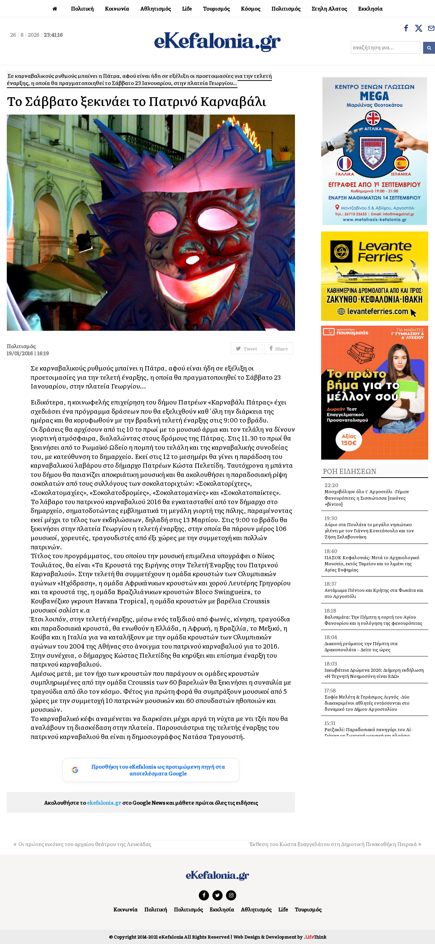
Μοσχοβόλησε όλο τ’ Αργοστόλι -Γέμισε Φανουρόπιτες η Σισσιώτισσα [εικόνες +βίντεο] (367, 497)
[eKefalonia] (217, 41)
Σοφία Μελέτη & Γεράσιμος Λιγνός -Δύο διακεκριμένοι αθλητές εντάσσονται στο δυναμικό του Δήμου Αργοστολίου (367, 702)
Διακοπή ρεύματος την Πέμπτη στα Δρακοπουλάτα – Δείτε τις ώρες (361, 646)
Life (283, 909)
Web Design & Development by (279, 936)
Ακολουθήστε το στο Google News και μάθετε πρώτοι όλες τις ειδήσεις (151, 802)
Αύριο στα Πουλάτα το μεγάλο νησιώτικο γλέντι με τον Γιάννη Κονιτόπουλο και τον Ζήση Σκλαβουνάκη (369, 530)
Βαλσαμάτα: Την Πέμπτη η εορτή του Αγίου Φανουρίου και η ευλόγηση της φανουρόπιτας (373, 620)
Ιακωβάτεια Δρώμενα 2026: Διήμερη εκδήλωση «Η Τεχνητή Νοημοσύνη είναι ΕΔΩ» (374, 673)
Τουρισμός (308, 909)
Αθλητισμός (256, 909)
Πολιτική (155, 909)
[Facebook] (406, 28)
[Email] (431, 28)
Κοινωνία (126, 909)
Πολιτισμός (188, 909)
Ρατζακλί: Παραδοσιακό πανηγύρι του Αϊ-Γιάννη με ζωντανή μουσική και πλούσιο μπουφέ (369, 735)
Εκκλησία (222, 909)
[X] (418, 28)
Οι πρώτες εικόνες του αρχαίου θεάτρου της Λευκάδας (84, 844)
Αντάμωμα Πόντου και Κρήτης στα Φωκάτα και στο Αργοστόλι (374, 593)
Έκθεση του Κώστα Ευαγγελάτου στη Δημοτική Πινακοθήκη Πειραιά (333, 844)
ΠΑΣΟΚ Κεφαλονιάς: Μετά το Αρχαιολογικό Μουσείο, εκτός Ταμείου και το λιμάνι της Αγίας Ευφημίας (372, 563)
